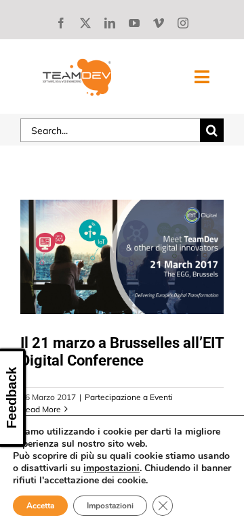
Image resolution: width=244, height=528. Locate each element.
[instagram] (183, 23)
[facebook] (61, 23)
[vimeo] (158, 23)
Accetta (40, 505)
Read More (40, 409)
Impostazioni (110, 505)
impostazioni (111, 468)
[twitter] (85, 23)
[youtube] (134, 23)
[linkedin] (109, 23)
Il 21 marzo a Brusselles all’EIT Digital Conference (122, 351)
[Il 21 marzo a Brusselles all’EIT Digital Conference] (122, 257)
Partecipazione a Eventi (129, 397)
